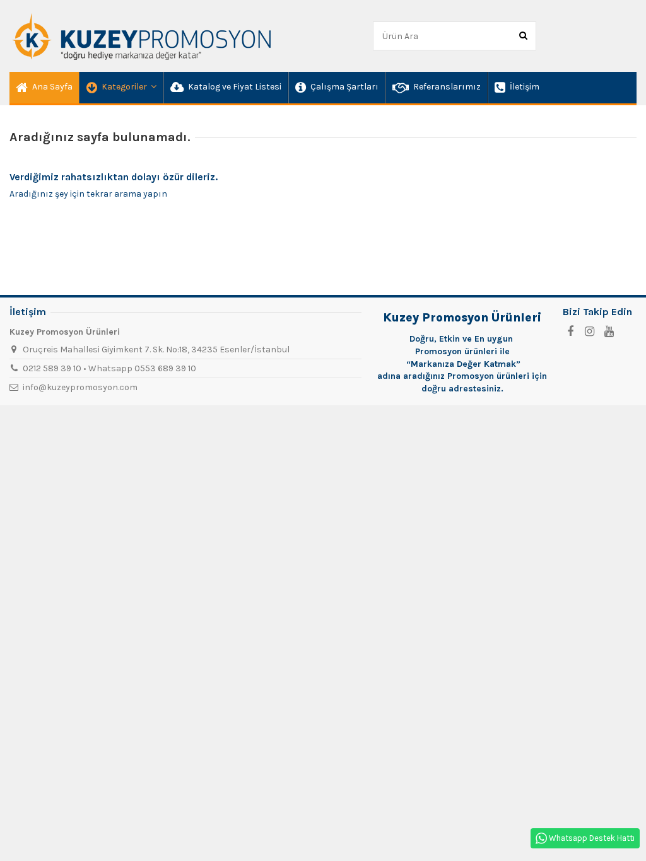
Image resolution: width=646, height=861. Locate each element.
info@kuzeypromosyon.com (80, 387)
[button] (121, 87)
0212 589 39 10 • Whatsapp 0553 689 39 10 (109, 368)
